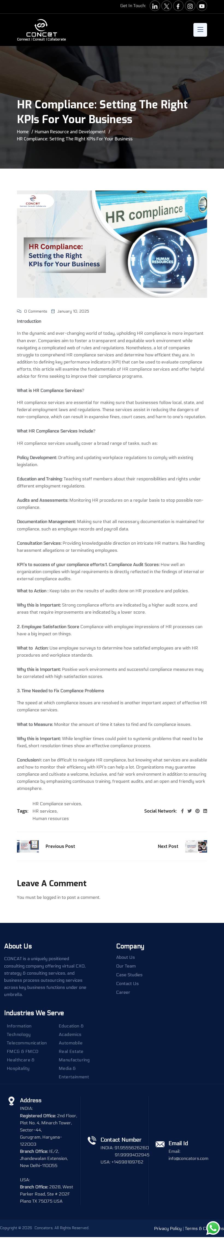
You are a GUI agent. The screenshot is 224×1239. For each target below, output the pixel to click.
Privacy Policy (168, 1228)
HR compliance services (146, 369)
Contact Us (127, 983)
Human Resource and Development (70, 132)
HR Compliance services (57, 804)
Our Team (126, 966)
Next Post (168, 846)
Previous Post (60, 846)
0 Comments (35, 311)
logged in (52, 897)
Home (23, 132)
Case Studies (129, 975)
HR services (45, 811)
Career (123, 992)
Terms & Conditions (204, 1228)
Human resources (51, 818)
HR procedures (107, 500)
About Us (125, 957)
